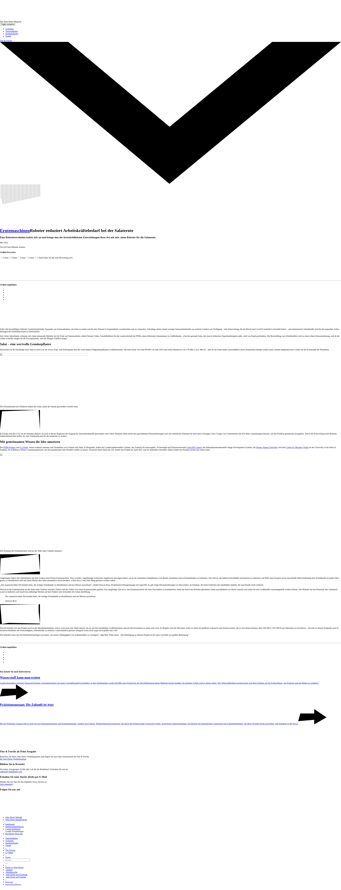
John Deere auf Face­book (16, 875)
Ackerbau (9, 841)
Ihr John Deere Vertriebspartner (13, 759)
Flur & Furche (6, 41)
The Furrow (10, 850)
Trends (8, 845)
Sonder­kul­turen (11, 843)
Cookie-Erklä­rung (13, 829)
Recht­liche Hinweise (14, 834)
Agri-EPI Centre (194, 447)
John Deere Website (13, 817)
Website (9, 870)
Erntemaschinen (15, 230)
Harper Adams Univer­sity (267, 447)
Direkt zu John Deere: (14, 867)
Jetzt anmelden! (6, 784)
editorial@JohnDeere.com (11, 772)
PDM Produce (9, 447)
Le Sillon (9, 853)
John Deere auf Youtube (15, 877)
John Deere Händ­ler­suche (16, 820)
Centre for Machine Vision (297, 447)
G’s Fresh (24, 447)
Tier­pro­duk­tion (11, 838)
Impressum (10, 824)
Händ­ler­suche (11, 872)
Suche (8, 857)
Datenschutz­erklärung (14, 826)
